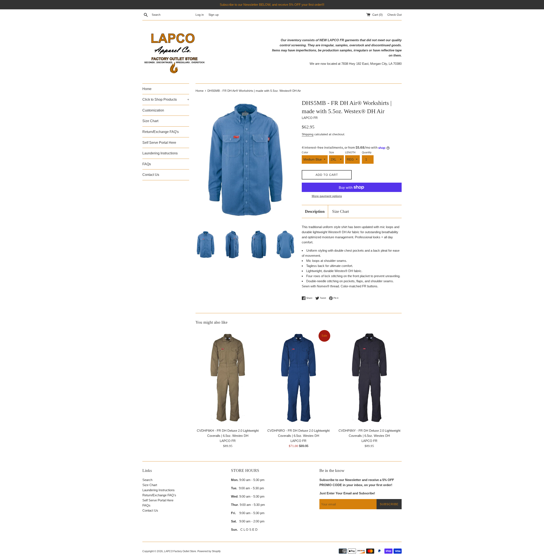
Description (315, 211)
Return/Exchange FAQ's (160, 132)
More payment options (327, 196)
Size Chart (150, 121)
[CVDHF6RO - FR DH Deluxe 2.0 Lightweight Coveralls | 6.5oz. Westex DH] (298, 377)
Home (147, 89)
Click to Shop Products (165, 99)
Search (147, 480)
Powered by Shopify (209, 551)
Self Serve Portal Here (159, 142)
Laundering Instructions (160, 153)
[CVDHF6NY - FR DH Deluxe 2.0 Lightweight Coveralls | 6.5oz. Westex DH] (369, 377)
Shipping (307, 134)
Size (331, 152)
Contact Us (150, 174)
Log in (200, 14)
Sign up (213, 14)
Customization (153, 110)
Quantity (366, 152)
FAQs (146, 164)
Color (305, 152)
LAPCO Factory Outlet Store (180, 551)
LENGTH (350, 152)
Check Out (394, 14)
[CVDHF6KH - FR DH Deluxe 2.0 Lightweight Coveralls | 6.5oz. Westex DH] (228, 377)
